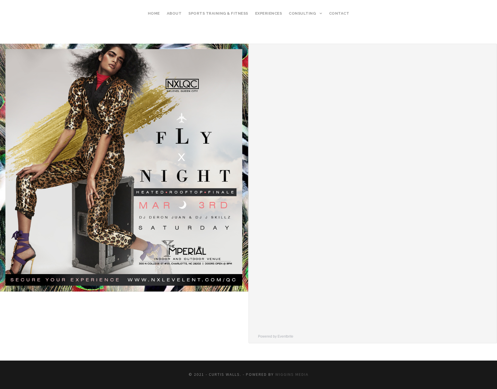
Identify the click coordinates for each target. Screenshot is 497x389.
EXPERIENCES (268, 13)
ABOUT (174, 13)
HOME (154, 13)
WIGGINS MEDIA (292, 374)
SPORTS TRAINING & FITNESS (218, 13)
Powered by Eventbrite (275, 336)
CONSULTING (302, 13)
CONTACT (339, 13)
